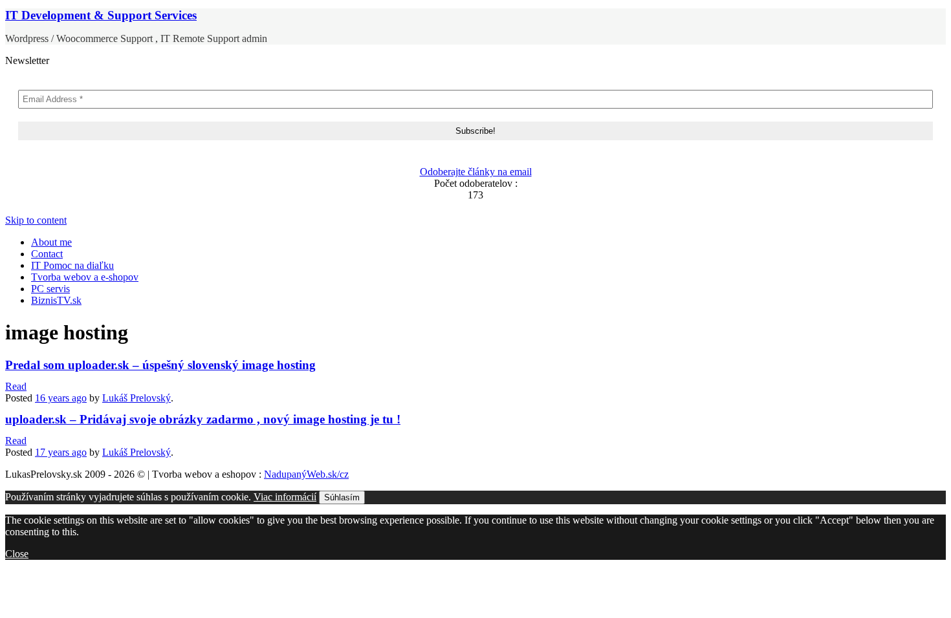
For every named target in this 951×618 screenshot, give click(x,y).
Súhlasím (342, 497)
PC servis (50, 288)
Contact (47, 253)
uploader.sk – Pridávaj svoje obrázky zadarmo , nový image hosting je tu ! (202, 419)
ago (61, 397)
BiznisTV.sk (56, 300)
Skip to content (36, 220)
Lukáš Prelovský (136, 397)
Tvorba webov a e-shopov (84, 277)
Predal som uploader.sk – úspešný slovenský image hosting (160, 365)
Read (16, 386)
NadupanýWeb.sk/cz (306, 474)
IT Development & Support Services (101, 15)
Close (16, 553)
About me (51, 242)
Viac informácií (285, 496)
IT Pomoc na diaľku (72, 265)
